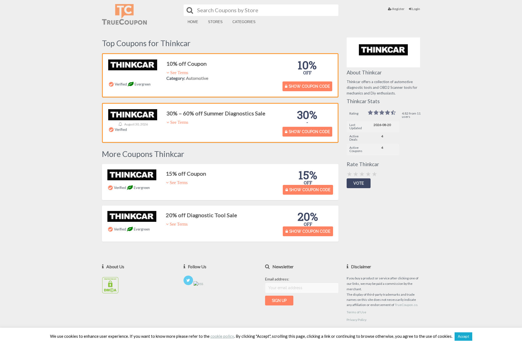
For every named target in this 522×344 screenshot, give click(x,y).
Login (416, 9)
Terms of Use (356, 312)
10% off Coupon (186, 63)
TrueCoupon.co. (406, 305)
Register (398, 9)
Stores (215, 22)
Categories (244, 22)
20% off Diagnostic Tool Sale (201, 215)
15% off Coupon (186, 173)
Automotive (197, 78)
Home (193, 22)
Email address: (277, 279)
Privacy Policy (356, 320)
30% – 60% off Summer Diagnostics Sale (215, 113)
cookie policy (222, 336)
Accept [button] (463, 336)
